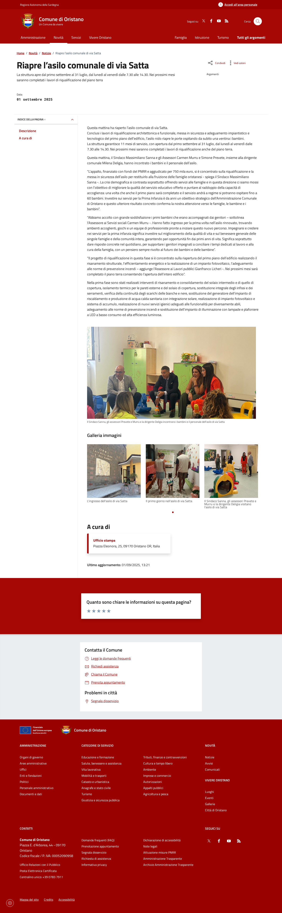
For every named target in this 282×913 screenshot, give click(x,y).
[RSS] (225, 21)
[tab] (173, 512)
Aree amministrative (33, 763)
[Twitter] (202, 21)
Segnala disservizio (94, 852)
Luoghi (209, 791)
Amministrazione (33, 745)
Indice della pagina (30, 119)
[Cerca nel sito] (258, 21)
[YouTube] (217, 21)
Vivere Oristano (217, 780)
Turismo (223, 37)
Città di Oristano (216, 810)
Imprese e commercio (157, 775)
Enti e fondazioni (31, 775)
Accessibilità (67, 899)
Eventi (209, 798)
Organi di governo (31, 757)
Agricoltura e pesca (155, 794)
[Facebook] (210, 21)
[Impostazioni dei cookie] (10, 903)
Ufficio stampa (104, 540)
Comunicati (212, 769)
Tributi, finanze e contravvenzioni (165, 757)
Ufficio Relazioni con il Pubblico (40, 864)
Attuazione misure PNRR (159, 852)
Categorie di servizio (98, 745)
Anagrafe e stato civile (96, 788)
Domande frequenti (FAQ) (98, 840)
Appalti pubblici (153, 788)
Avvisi (209, 763)
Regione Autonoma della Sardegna (39, 5)
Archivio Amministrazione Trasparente (168, 864)
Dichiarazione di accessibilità (162, 840)
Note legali (150, 846)
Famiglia (181, 37)
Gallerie (210, 804)
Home (20, 53)
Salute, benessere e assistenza (101, 763)
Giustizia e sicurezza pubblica (101, 800)
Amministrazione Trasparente (162, 858)
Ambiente (149, 769)
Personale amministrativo (36, 788)
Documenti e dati (31, 794)
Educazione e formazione (98, 757)
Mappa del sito (29, 899)
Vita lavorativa (91, 769)
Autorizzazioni (152, 781)
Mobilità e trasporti (94, 775)
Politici (24, 781)
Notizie (46, 53)
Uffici (23, 769)
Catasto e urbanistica (95, 781)
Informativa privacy (94, 864)
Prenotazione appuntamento (100, 846)
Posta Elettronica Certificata (38, 871)
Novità (33, 53)
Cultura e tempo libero (157, 763)
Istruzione (202, 37)
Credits (48, 899)
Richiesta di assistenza (96, 858)
